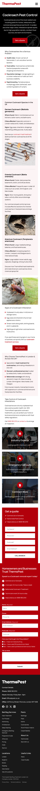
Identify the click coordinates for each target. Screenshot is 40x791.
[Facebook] (3, 706)
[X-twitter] (10, 706)
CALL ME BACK (20, 556)
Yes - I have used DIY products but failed (16, 644)
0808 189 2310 (12, 421)
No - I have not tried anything (13, 641)
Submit (20, 666)
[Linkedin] (14, 706)
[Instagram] (7, 706)
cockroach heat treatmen (22, 134)
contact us (23, 421)
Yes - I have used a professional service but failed (19, 646)
